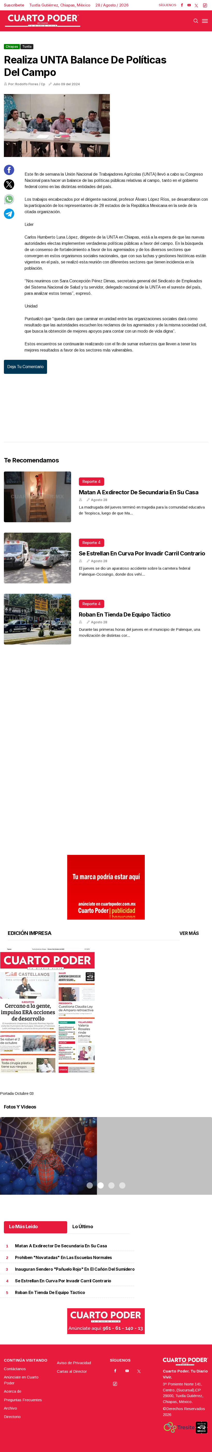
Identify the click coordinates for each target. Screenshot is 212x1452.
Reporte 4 (91, 481)
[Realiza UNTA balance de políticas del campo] (106, 125)
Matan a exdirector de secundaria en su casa (138, 492)
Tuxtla (27, 46)
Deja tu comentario (25, 366)
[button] (106, 1011)
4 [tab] (122, 1087)
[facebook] (182, 5)
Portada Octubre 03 (17, 1093)
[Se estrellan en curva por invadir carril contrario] (37, 558)
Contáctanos (15, 1369)
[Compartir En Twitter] (9, 188)
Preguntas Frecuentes (23, 1400)
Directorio (12, 1416)
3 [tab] (111, 1087)
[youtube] (189, 5)
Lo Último (82, 1226)
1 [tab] (90, 1087)
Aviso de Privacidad (74, 1363)
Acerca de (12, 1391)
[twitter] (196, 5)
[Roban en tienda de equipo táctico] (37, 619)
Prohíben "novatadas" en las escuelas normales (63, 1257)
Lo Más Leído (23, 1226)
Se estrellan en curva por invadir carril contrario (142, 553)
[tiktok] (205, 5)
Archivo (10, 1408)
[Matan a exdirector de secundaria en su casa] (37, 496)
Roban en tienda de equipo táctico (125, 614)
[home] (42, 20)
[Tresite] (179, 1427)
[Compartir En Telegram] (9, 217)
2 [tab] (100, 1087)
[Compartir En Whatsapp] (9, 203)
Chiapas (12, 46)
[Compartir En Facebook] (9, 173)
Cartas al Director (72, 1371)
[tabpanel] (106, 1022)
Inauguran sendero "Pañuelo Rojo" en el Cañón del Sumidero (74, 1269)
